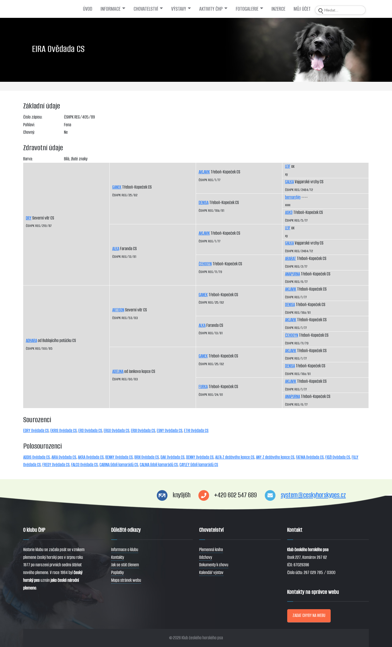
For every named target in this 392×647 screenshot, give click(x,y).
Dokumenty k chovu (213, 565)
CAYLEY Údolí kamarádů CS (198, 465)
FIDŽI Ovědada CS (337, 457)
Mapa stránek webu (126, 580)
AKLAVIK (204, 172)
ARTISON (118, 310)
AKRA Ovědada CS (91, 457)
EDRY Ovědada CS (36, 431)
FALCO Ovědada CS (84, 465)
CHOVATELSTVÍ (146, 9)
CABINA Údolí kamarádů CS (118, 465)
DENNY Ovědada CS (200, 457)
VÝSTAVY (178, 9)
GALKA (289, 182)
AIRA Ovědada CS (63, 457)
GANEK (116, 187)
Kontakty (117, 557)
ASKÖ (289, 212)
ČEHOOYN (205, 264)
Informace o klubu (124, 550)
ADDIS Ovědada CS (36, 457)
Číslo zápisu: (32, 117)
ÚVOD (87, 9)
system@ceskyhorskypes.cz (313, 495)
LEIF (287, 166)
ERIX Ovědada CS (143, 431)
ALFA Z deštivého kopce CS (234, 457)
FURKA (203, 387)
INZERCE (278, 9)
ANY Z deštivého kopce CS (275, 457)
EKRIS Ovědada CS (63, 431)
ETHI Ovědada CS (196, 431)
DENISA (204, 203)
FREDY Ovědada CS (56, 465)
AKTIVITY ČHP (211, 9)
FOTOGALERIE (247, 9)
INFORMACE (111, 9)
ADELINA (117, 371)
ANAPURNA (292, 274)
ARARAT (290, 258)
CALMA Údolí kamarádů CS (159, 465)
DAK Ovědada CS (173, 457)
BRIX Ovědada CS (146, 457)
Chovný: (29, 132)
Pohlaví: (29, 125)
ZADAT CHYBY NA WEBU (309, 615)
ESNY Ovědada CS (169, 431)
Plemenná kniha (211, 550)
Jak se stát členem (125, 565)
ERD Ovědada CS (90, 431)
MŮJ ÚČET (302, 9)
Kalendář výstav (211, 572)
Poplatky (117, 572)
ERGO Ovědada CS (116, 431)
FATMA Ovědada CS (310, 457)
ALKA (115, 249)
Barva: (28, 159)
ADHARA (31, 340)
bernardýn (293, 197)
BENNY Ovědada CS (119, 457)
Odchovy (205, 557)
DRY (28, 218)
